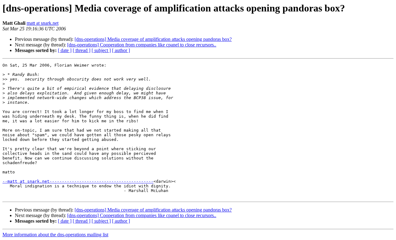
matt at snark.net (42, 23)
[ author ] (121, 50)
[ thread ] (81, 50)
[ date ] (64, 50)
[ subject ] (101, 50)
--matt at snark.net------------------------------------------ (77, 181)
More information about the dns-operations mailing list (55, 234)
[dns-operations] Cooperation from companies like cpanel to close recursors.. (141, 44)
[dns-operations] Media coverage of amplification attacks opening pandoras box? (153, 39)
